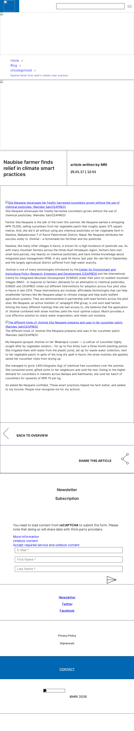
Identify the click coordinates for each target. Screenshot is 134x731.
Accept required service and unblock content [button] (46, 545)
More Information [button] (26, 536)
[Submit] (110, 579)
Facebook (67, 610)
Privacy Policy (67, 635)
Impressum (67, 643)
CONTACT (67, 669)
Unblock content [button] (25, 541)
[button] (129, 6)
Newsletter (67, 597)
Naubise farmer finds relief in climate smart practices (39, 75)
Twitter (67, 604)
